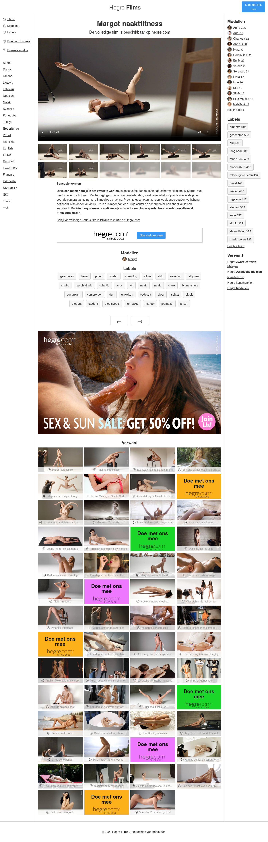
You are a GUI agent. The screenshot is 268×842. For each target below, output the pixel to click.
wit (131, 285)
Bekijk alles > (235, 110)
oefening (176, 276)
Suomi (7, 63)
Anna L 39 (239, 27)
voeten (113, 276)
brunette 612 (238, 127)
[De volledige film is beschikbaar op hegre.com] (114, 170)
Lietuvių (8, 82)
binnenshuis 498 (240, 167)
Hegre (125, 7)
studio (65, 285)
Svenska (8, 109)
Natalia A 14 (241, 104)
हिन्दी (5, 194)
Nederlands (11, 128)
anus (119, 285)
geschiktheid (84, 285)
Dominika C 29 (243, 55)
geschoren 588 (239, 135)
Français (8, 174)
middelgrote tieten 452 (244, 175)
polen (98, 276)
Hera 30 (238, 49)
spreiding (131, 276)
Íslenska (8, 141)
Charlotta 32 (241, 38)
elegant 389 (237, 207)
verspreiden (94, 294)
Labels (11, 32)
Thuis (11, 19)
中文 (6, 207)
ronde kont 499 (239, 159)
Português (9, 115)
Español (8, 161)
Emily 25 (238, 60)
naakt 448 (236, 183)
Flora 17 (238, 77)
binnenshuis (190, 285)
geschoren (67, 276)
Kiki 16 (237, 88)
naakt (143, 285)
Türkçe (7, 122)
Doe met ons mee (253, 7)
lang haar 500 (239, 151)
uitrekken (127, 294)
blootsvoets (112, 303)
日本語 (7, 155)
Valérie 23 (239, 66)
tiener (84, 276)
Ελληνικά (10, 168)
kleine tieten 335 (240, 231)
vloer (161, 294)
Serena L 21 (241, 71)
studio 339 (236, 223)
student (93, 303)
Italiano (7, 76)
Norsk (7, 102)
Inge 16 (238, 82)
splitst (175, 294)
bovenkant (73, 294)
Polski (7, 135)
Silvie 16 (238, 93)
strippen (194, 276)
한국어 (7, 201)
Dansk (7, 69)
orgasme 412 (238, 199)
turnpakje (133, 303)
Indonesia (9, 181)
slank (171, 285)
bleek (189, 294)
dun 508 (235, 143)
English (8, 148)
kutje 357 (236, 215)
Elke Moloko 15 (243, 99)
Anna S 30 (240, 44)
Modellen (13, 26)
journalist (167, 303)
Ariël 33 (238, 33)
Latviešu (8, 89)
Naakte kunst (235, 277)
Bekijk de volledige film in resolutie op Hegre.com (98, 220)
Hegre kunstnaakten (240, 282)
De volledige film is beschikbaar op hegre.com (129, 32)
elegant (76, 303)
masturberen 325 (241, 239)
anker (183, 303)
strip (160, 276)
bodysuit (145, 294)
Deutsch (8, 95)
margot (149, 303)
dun (111, 294)
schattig (104, 285)
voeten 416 (237, 191)
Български (10, 187)
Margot (132, 259)
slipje (147, 276)
